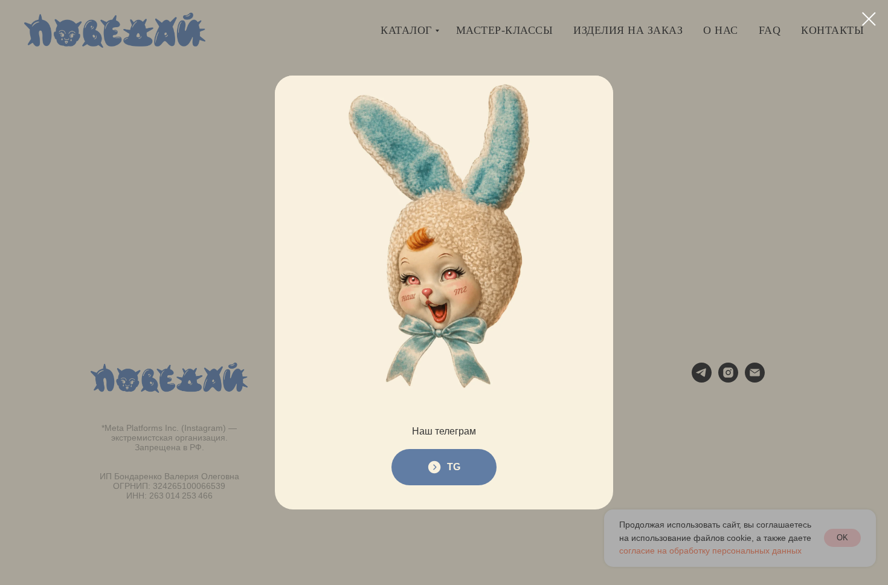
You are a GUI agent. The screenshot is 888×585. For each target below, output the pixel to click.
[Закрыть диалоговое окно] (869, 19)
